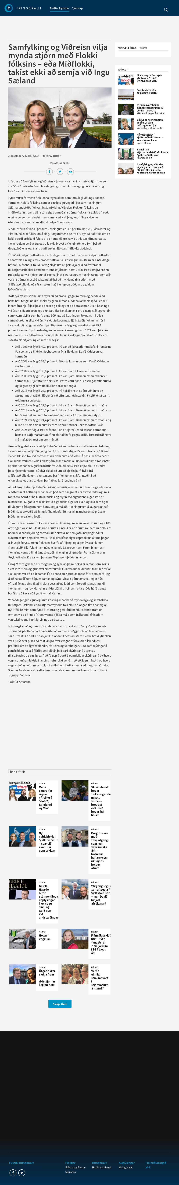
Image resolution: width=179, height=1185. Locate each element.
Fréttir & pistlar (59, 8)
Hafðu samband (101, 1167)
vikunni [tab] (143, 47)
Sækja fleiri (60, 1004)
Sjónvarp (77, 8)
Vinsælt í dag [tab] (127, 48)
